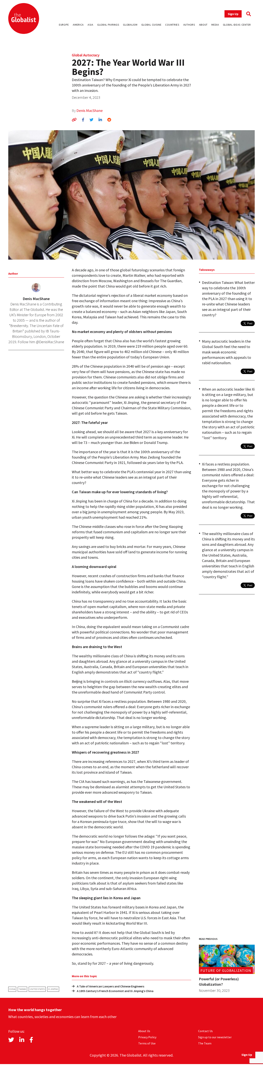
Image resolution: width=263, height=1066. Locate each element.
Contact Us (205, 1031)
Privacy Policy (147, 1037)
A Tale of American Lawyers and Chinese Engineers (110, 986)
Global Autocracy (86, 55)
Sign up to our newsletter (215, 1037)
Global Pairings (108, 24)
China (12, 989)
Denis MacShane (89, 110)
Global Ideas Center (237, 24)
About (203, 24)
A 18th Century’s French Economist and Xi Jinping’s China (115, 991)
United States (37, 989)
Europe (64, 24)
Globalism (130, 24)
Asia (90, 24)
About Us (144, 1031)
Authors (189, 24)
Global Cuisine (151, 24)
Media (215, 24)
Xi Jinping (53, 989)
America (78, 24)
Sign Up (233, 14)
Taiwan (22, 989)
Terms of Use (147, 1043)
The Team (204, 1043)
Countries (172, 24)
